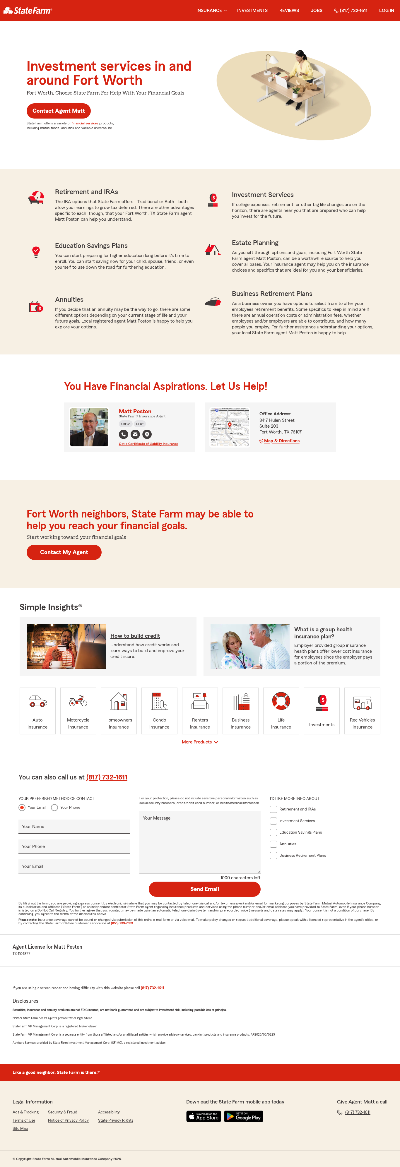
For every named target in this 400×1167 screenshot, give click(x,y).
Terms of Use (24, 1120)
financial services (84, 123)
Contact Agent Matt (59, 111)
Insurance (209, 10)
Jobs (316, 10)
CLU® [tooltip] (139, 424)
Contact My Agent (64, 552)
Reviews (289, 10)
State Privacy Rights (115, 1120)
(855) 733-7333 (122, 923)
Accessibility (109, 1112)
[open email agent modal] (135, 435)
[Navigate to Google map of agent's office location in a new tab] (147, 434)
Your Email (37, 808)
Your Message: (157, 818)
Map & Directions (282, 440)
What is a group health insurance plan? (323, 633)
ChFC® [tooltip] (125, 424)
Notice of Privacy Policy (68, 1120)
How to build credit (135, 636)
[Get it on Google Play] (243, 1116)
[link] (27, 10)
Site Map (20, 1129)
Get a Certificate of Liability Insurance (148, 443)
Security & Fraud (62, 1112)
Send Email (204, 889)
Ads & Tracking (26, 1112)
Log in (386, 10)
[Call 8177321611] (123, 434)
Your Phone (70, 808)
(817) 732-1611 (353, 10)
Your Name (33, 826)
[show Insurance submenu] (224, 10)
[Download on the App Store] (203, 1116)
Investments (252, 10)
